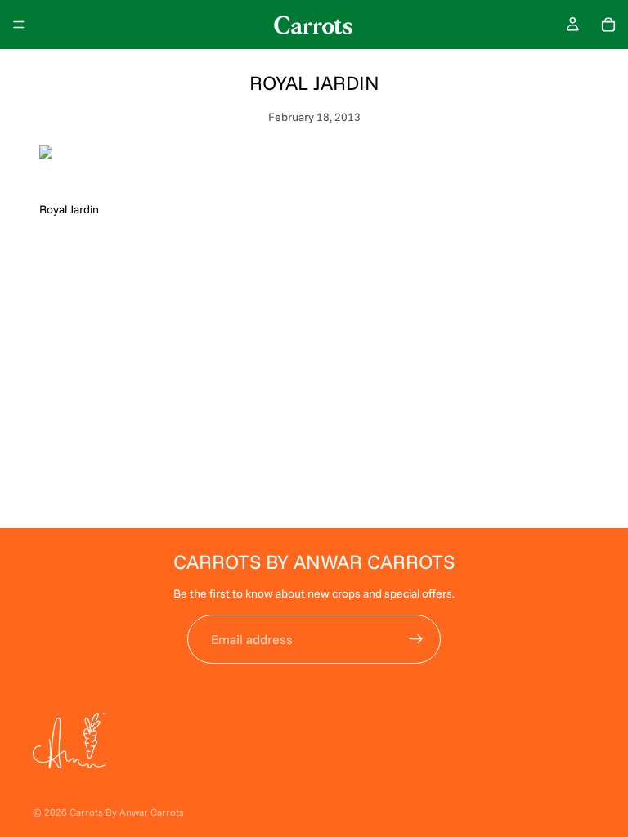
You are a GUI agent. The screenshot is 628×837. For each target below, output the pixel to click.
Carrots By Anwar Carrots (127, 812)
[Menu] (19, 24)
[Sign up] (416, 639)
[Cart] (608, 25)
